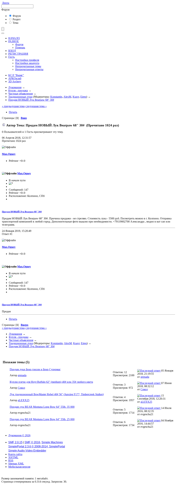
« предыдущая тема (13, 106)
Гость (11, 56)
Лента (5, 2)
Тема (15, 22)
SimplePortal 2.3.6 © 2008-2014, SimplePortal (36, 446)
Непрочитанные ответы (29, 69)
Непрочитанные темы (28, 66)
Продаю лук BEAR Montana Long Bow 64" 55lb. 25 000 (42, 419)
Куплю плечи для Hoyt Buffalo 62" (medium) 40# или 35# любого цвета (51, 381)
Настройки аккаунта (27, 63)
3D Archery (14, 81)
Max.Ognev (9, 154)
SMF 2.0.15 (15, 442)
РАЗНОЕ (13, 41)
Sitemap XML (16, 463)
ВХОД (12, 50)
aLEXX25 (23, 400)
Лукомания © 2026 (19, 435)
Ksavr (76, 96)
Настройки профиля (27, 60)
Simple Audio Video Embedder (27, 450)
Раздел (16, 19)
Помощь (20, 47)
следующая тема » (36, 106)
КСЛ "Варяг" (16, 75)
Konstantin (56, 96)
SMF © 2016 (32, 442)
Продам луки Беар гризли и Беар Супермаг (35, 369)
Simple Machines (52, 442)
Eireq (83, 96)
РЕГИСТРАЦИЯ (18, 53)
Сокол (21, 387)
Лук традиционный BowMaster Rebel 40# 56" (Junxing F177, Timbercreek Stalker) (57, 394)
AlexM (67, 96)
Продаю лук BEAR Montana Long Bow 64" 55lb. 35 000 (42, 406)
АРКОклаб (14, 78)
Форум (16, 15)
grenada (22, 375)
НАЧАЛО (14, 38)
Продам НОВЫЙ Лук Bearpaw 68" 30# (22, 211)
